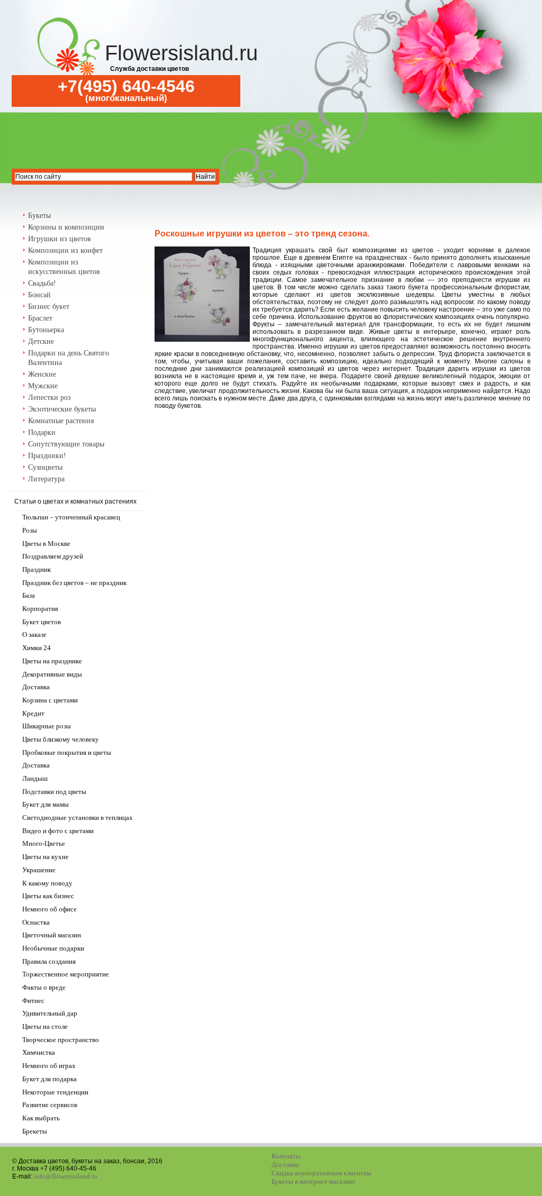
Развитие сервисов (49, 1105)
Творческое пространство (60, 1040)
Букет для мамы (45, 804)
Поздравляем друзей (52, 556)
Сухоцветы (45, 467)
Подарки (42, 432)
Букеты (39, 216)
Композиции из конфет (65, 250)
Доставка (36, 687)
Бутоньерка (46, 330)
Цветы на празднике (52, 661)
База (28, 595)
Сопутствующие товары (66, 444)
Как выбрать (41, 1118)
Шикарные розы (46, 726)
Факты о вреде (44, 987)
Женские (42, 374)
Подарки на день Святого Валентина (68, 358)
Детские (41, 341)
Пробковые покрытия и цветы (66, 752)
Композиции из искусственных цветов (64, 267)
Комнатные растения (61, 421)
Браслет (40, 318)
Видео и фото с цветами (58, 831)
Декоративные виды (52, 674)
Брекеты (34, 1131)
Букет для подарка (49, 1079)
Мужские (43, 386)
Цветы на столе (45, 1026)
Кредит (33, 713)
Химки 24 (36, 648)
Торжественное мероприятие (65, 974)
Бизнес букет (48, 307)
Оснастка (36, 922)
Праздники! (47, 456)
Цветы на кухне (45, 857)
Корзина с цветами (50, 700)
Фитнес (33, 1001)
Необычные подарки (53, 948)
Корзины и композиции (66, 227)
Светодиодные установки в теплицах (77, 817)
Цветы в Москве (46, 543)
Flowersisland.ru (181, 53)
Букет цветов (41, 622)
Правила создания (49, 961)
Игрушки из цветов (59, 239)
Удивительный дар (49, 1013)
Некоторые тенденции (55, 1092)
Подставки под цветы (54, 792)
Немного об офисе (49, 909)
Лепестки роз (49, 397)
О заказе (34, 634)
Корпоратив (40, 609)
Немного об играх (49, 1066)
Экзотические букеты (62, 409)
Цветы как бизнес (48, 896)
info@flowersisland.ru (65, 1176)
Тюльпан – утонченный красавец (71, 517)
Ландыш (35, 778)
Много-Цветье (43, 843)
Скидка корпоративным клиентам (321, 1173)
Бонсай (39, 295)
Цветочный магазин (51, 935)
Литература (46, 479)
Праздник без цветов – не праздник (74, 583)
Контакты (286, 1156)
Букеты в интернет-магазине (314, 1181)
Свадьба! (42, 283)
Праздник (36, 569)
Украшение (39, 870)
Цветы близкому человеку (60, 739)
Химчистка (38, 1052)
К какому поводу (47, 883)
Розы (29, 530)
